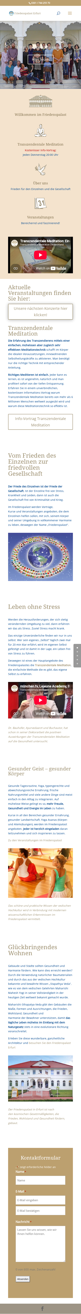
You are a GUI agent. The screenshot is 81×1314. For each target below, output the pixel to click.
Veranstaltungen (40, 217)
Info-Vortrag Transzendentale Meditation (40, 422)
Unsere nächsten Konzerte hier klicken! (40, 311)
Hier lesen (40, 59)
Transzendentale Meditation (40, 144)
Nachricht (23, 1222)
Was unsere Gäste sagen (40, 47)
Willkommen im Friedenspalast (40, 115)
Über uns (40, 183)
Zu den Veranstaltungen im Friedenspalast (35, 840)
